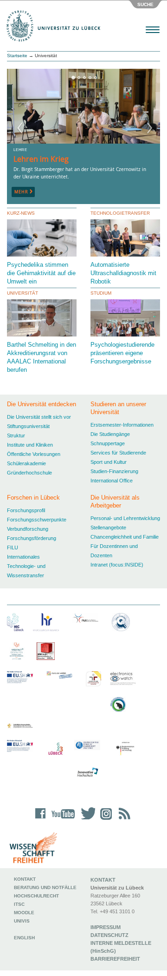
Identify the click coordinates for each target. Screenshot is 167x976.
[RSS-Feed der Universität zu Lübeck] (123, 819)
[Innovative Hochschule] (87, 772)
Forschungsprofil (26, 510)
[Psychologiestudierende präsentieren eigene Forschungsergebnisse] (126, 326)
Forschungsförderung (31, 538)
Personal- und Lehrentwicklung (125, 518)
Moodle (24, 912)
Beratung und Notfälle (45, 887)
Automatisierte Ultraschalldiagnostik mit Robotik (123, 273)
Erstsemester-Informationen (122, 425)
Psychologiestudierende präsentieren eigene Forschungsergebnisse (122, 353)
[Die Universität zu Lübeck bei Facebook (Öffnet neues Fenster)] (40, 819)
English (25, 937)
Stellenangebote (108, 527)
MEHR (23, 192)
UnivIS (22, 920)
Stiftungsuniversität (28, 426)
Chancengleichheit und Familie (124, 537)
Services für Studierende (118, 452)
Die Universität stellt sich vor (39, 417)
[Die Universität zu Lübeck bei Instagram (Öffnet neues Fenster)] (104, 819)
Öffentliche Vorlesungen (33, 454)
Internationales (23, 557)
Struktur (16, 435)
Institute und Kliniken (30, 445)
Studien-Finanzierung (114, 471)
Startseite (17, 55)
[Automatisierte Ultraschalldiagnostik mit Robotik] (126, 240)
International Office (111, 480)
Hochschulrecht (36, 895)
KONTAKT (103, 880)
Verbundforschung (27, 529)
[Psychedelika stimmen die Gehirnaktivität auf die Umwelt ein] (43, 243)
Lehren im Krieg (41, 159)
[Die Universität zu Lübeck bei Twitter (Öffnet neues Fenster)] (86, 819)
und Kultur (115, 462)
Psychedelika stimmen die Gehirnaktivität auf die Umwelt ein (41, 273)
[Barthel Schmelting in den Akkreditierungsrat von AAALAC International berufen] (43, 319)
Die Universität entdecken (41, 404)
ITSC (19, 904)
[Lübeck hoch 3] (55, 749)
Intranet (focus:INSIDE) (116, 564)
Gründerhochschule (29, 472)
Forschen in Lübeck (33, 497)
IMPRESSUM (105, 927)
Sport (96, 462)
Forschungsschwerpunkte (36, 519)
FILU (12, 547)
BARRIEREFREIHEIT (115, 959)
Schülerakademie (26, 463)
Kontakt (25, 879)
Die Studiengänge (110, 434)
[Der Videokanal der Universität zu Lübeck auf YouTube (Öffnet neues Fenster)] (61, 819)
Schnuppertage (107, 443)
